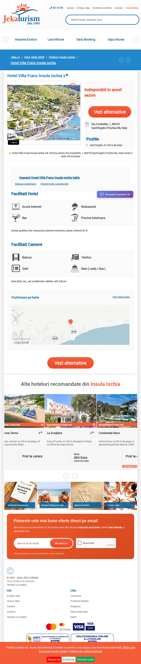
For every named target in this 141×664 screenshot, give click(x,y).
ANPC (73, 617)
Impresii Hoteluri (81, 505)
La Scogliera (70, 433)
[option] (26, 39)
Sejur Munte (116, 39)
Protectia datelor (79, 601)
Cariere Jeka (113, 505)
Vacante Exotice (26, 39)
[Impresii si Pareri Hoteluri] (87, 496)
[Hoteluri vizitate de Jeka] (53, 496)
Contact (118, 7)
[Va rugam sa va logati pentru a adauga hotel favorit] (73, 86)
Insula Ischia (105, 383)
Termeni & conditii (102, 7)
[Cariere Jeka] (120, 496)
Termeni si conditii (17, 584)
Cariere (70, 7)
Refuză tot (54, 659)
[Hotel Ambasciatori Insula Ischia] (121, 60)
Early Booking (86, 39)
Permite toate (85, 659)
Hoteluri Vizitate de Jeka (52, 505)
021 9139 (58, 7)
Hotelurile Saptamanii (18, 505)
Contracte (75, 595)
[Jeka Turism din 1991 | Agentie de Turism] (21, 23)
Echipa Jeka (83, 7)
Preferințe (68, 659)
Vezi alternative (70, 363)
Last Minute (56, 39)
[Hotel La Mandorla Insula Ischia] (128, 60)
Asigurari (75, 606)
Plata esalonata (79, 611)
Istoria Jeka (13, 601)
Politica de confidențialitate (85, 651)
